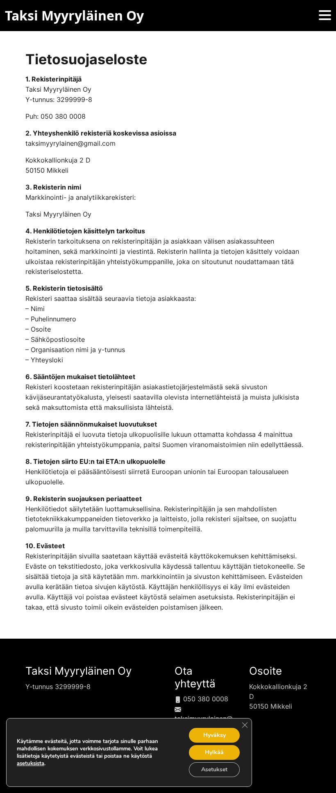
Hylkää (214, 752)
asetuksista (30, 763)
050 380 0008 (204, 699)
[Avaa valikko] (325, 15)
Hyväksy (214, 735)
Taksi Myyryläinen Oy (78, 670)
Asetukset (214, 769)
